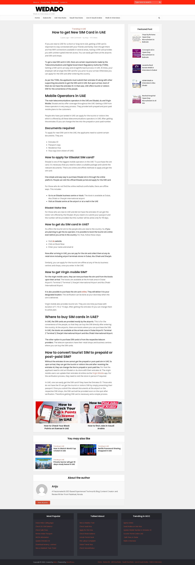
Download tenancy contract (46, 544)
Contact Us (63, 2)
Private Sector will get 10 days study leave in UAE (64, 463)
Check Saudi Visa (86, 526)
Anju (86, 38)
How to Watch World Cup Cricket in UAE (64, 449)
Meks (55, 562)
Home (37, 18)
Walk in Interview (130, 541)
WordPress (70, 562)
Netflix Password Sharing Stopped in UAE (109, 449)
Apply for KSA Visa (86, 530)
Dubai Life (47, 18)
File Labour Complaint (88, 541)
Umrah (82, 537)
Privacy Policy (45, 2)
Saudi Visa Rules (76, 18)
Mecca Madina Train (87, 523)
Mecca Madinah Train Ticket (46, 548)
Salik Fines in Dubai (131, 537)
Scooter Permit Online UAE (133, 534)
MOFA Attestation (42, 537)
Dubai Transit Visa (86, 544)
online (84, 292)
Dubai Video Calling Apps (45, 523)
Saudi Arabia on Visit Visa (133, 526)
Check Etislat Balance (87, 534)
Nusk (92, 537)
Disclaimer (55, 2)
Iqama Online (128, 523)
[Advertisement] (145, 148)
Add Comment (76, 38)
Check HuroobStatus (87, 548)
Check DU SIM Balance (44, 526)
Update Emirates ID (43, 541)
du (53, 241)
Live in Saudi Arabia (94, 18)
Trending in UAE (79, 29)
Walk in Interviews (112, 18)
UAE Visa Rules (60, 18)
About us (36, 2)
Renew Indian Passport (44, 534)
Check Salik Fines (42, 530)
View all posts (43, 502)
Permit (87, 537)
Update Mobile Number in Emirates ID (137, 530)
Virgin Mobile (98, 373)
